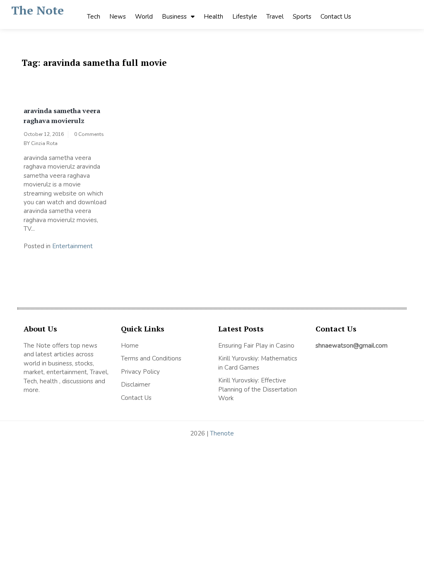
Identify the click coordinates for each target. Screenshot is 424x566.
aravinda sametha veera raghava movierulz (62, 115)
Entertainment (72, 246)
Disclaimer (135, 384)
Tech (93, 16)
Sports (302, 16)
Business (174, 16)
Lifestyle (244, 16)
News (117, 16)
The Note (37, 10)
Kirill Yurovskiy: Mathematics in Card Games (257, 362)
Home (130, 345)
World (144, 16)
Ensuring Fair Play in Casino (256, 345)
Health (213, 16)
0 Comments (89, 134)
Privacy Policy (140, 372)
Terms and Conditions (151, 358)
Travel (275, 16)
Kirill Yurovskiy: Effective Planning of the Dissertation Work (257, 389)
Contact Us (335, 16)
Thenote (222, 433)
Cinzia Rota (44, 143)
